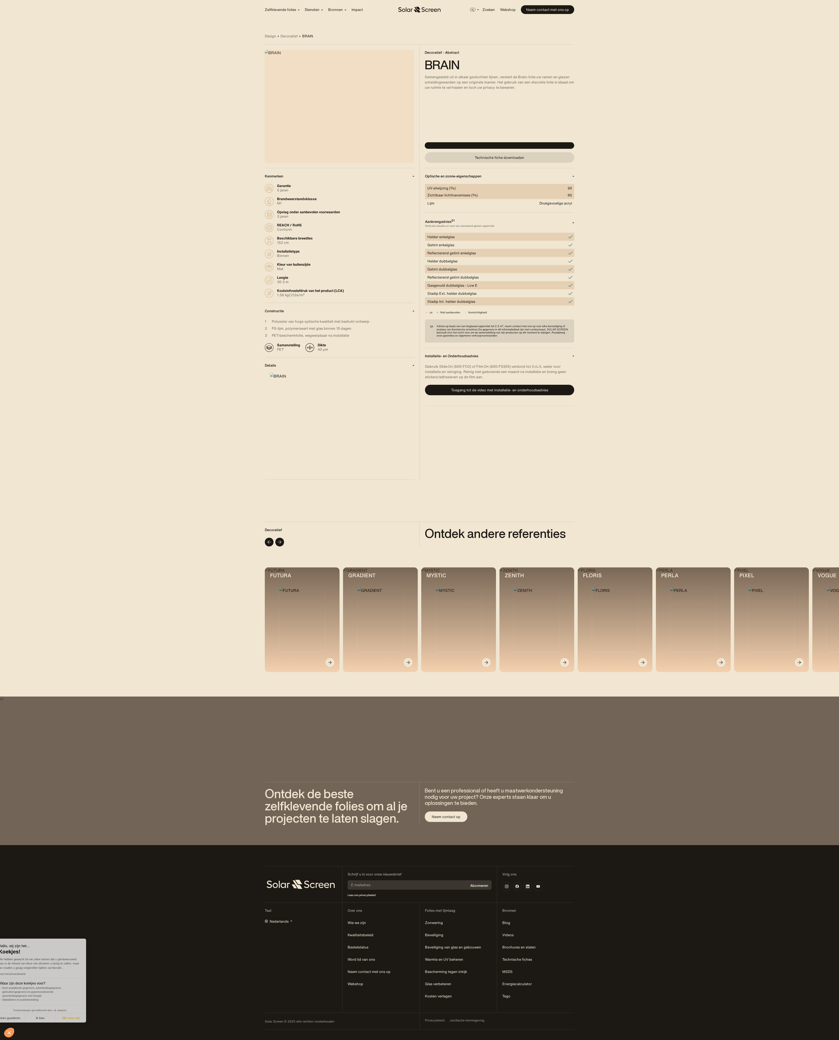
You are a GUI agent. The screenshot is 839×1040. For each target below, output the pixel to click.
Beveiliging (434, 935)
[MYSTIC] (486, 662)
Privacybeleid (434, 1020)
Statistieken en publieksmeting (30, 999)
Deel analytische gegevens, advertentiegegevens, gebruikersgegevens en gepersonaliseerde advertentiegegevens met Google (42, 991)
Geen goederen (20, 1018)
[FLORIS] (642, 662)
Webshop (508, 9)
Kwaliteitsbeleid (360, 935)
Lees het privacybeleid (22, 974)
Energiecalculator (517, 984)
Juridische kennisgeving (467, 1020)
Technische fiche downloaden (499, 157)
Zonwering (434, 922)
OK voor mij (81, 1018)
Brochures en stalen (519, 947)
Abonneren (479, 885)
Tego (506, 996)
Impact (357, 9)
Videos (508, 935)
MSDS (507, 971)
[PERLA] (721, 662)
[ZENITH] (564, 662)
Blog (506, 922)
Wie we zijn (357, 922)
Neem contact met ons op (547, 9)
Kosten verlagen (438, 996)
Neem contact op (446, 816)
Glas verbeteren (438, 984)
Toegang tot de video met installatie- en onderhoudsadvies (499, 390)
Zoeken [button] (488, 9)
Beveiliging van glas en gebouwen (453, 947)
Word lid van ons (361, 959)
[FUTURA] (330, 662)
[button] (9, 1032)
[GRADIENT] (408, 662)
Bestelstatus (358, 947)
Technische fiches (517, 959)
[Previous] (269, 542)
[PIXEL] (799, 662)
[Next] (279, 542)
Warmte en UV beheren (444, 959)
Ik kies (50, 1018)
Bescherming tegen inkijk (446, 971)
